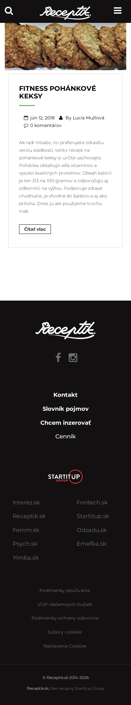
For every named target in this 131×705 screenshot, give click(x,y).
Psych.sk (25, 543)
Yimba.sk (26, 557)
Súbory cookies (65, 632)
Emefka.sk (92, 543)
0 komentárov (46, 125)
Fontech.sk (92, 502)
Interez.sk (26, 502)
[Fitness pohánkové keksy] (65, 44)
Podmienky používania (64, 590)
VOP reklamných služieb (65, 604)
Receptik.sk (29, 516)
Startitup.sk (93, 516)
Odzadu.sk (92, 530)
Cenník (65, 436)
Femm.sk (26, 530)
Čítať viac (35, 229)
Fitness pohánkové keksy (57, 92)
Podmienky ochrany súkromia (64, 618)
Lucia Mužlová (88, 118)
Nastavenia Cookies (64, 646)
